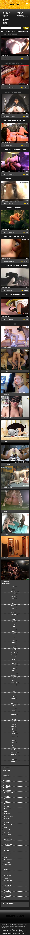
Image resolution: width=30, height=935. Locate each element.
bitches (14, 605)
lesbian (14, 698)
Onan (4, 867)
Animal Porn (6, 12)
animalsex (14, 721)
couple (15, 733)
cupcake (14, 596)
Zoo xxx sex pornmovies (6, 853)
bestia (14, 742)
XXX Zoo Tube (7, 880)
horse (11, 58)
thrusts (5, 203)
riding (8, 58)
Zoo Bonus (6, 20)
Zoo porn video (7, 859)
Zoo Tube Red (7, 824)
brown (15, 756)
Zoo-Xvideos (20, 13)
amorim (15, 637)
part (14, 608)
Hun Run (5, 850)
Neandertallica (7, 842)
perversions (14, 752)
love (10, 261)
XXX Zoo (5, 890)
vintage (15, 705)
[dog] (13, 174)
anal (14, 740)
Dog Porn (5, 25)
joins (14, 729)
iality (19, 6)
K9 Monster (6, 813)
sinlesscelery (11, 319)
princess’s (6, 261)
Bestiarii (5, 23)
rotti (15, 668)
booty (5, 290)
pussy (14, 654)
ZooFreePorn (6, 875)
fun (14, 647)
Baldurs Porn (6, 895)
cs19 (14, 708)
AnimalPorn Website (22, 16)
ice (14, 691)
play (14, 747)
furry (14, 621)
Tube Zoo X (6, 878)
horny (14, 731)
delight (14, 649)
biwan (14, 642)
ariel (15, 645)
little (14, 619)
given (11, 145)
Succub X (5, 869)
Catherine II (6, 16)
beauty (14, 640)
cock (5, 58)
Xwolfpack (6, 19)
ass (8, 290)
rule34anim (14, 657)
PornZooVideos (7, 883)
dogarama (14, 675)
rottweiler (9, 116)
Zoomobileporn (21, 11)
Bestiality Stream (7, 816)
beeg (14, 659)
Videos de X (6, 11)
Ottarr (4, 811)
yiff (14, 624)
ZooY (4, 857)
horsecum (14, 652)
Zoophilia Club (7, 844)
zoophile (14, 726)
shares (14, 701)
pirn (14, 680)
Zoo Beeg (5, 897)
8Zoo (4, 827)
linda (14, 670)
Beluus (5, 888)
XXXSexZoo (6, 818)
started (5, 87)
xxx (14, 598)
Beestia (5, 22)
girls (14, 745)
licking (15, 665)
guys (14, 603)
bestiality (6, 174)
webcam (14, 614)
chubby (15, 663)
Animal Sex (6, 13)
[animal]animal (15, 677)
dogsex (15, 719)
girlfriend (14, 703)
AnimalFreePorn (7, 893)
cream (14, 693)
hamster (15, 684)
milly (14, 633)
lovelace (14, 673)
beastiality (15, 591)
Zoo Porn (5, 15)
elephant (14, 754)
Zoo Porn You (6, 885)
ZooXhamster (6, 808)
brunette (14, 617)
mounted (14, 761)
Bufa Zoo (5, 822)
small (14, 631)
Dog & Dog (6, 829)
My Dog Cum (6, 864)
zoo (14, 601)
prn (14, 689)
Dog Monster (6, 834)
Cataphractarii (20, 15)
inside (15, 710)
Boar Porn (5, 832)
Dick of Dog (6, 872)
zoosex (14, 724)
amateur (14, 612)
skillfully (9, 203)
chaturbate (14, 749)
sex (14, 589)
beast (14, 586)
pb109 (13, 116)
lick (14, 696)
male (14, 717)
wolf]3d (10, 174)
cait (14, 626)
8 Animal (5, 837)
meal (14, 629)
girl (14, 759)
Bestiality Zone (7, 839)
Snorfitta (5, 848)
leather (9, 87)
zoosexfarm (15, 682)
